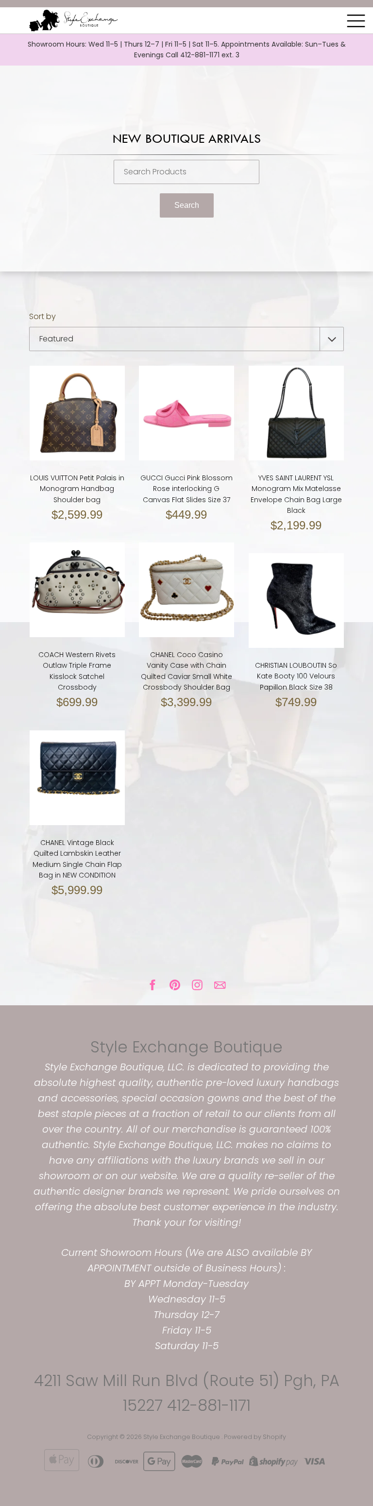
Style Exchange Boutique (186, 1047)
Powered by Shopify (255, 1437)
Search (186, 205)
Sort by (42, 316)
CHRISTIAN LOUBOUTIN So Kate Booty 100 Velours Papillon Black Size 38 (296, 676)
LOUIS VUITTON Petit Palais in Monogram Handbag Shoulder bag (77, 489)
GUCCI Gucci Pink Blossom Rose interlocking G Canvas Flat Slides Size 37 (186, 489)
